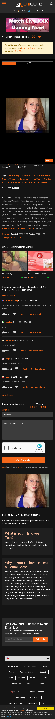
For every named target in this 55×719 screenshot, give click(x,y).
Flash (47, 175)
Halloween (24, 179)
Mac (21, 51)
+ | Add (15, 188)
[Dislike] (15, 314)
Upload (41, 684)
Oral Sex (47, 179)
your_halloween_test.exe (24, 228)
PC (15, 51)
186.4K (33, 278)
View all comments (9, 295)
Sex (34, 182)
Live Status (34, 698)
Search (12, 672)
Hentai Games (36, 179)
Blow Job (27, 175)
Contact (43, 672)
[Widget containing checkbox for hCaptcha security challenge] (23, 447)
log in (20, 467)
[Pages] (4, 3)
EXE (42, 175)
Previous (5, 261)
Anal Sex (11, 175)
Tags (45, 666)
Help (45, 678)
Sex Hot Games (44, 182)
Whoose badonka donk (37, 274)
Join (4, 467)
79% (25, 278)
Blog (44, 703)
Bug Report (14, 666)
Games (5, 179)
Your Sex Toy (7, 274)
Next (49, 261)
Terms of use (16, 684)
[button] (50, 163)
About (10, 678)
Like (7, 314)
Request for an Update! (15, 238)
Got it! (45, 708)
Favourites (35, 11)
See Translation (36, 314)
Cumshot (36, 175)
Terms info (8, 716)
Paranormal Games (18, 182)
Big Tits (19, 175)
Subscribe (40, 639)
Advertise (34, 678)
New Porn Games (15, 703)
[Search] (51, 3)
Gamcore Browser (29, 48)
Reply (23, 314)
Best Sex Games (30, 666)
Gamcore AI (32, 703)
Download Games (27, 672)
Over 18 (5, 182)
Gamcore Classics (36, 692)
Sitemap (21, 678)
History (44, 11)
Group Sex (14, 179)
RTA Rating (20, 698)
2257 (29, 684)
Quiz (30, 182)
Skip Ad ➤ (49, 160)
